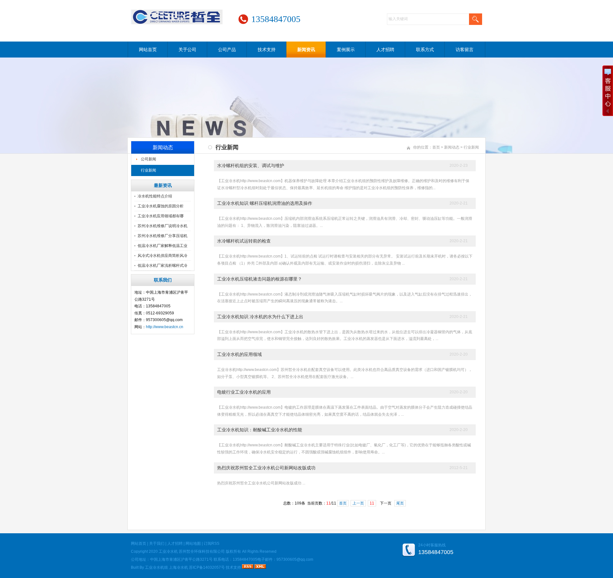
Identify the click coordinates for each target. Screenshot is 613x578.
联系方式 (425, 49)
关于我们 (156, 543)
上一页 (358, 503)
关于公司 (187, 49)
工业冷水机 (168, 551)
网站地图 (193, 543)
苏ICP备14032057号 (207, 567)
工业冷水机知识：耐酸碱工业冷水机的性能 (259, 429)
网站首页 (148, 49)
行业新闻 (148, 170)
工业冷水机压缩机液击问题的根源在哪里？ (259, 278)
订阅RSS (211, 543)
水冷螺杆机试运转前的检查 (244, 240)
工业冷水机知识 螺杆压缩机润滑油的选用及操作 (264, 203)
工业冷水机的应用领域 (239, 354)
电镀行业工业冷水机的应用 (244, 392)
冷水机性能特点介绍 (155, 196)
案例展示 (346, 49)
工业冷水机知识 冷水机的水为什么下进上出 (260, 316)
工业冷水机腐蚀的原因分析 (161, 206)
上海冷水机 (178, 567)
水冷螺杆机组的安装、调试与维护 (250, 165)
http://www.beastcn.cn (164, 327)
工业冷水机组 (156, 567)
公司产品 (227, 49)
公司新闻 (148, 159)
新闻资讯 (306, 49)
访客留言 (464, 49)
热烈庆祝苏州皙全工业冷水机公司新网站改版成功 (266, 467)
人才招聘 (385, 49)
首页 (436, 147)
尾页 (400, 503)
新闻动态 (451, 147)
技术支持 (267, 49)
